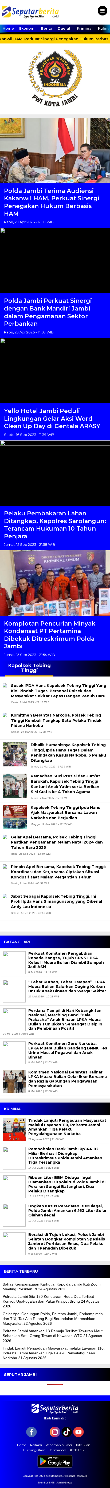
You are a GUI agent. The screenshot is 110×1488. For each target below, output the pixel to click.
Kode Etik (77, 1450)
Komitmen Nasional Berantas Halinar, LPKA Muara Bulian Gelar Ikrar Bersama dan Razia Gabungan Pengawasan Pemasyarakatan (67, 1079)
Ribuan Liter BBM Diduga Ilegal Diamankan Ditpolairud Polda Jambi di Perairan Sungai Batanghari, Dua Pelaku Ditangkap (66, 1184)
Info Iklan (83, 1445)
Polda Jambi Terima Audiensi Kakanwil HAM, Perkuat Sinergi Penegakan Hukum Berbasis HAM (51, 202)
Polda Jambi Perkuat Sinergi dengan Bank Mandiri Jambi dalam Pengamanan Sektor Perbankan (48, 312)
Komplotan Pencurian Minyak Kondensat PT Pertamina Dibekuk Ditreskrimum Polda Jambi (49, 635)
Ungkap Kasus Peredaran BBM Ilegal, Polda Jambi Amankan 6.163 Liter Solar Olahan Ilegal (67, 1210)
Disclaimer (58, 1450)
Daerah (65, 28)
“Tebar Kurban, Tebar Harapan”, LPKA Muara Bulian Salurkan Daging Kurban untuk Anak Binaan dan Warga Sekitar (67, 986)
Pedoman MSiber (59, 1445)
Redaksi (36, 1445)
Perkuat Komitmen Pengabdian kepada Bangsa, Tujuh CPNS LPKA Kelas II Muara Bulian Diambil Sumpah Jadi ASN (66, 960)
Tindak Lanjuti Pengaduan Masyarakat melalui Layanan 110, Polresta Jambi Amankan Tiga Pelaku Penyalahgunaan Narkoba (67, 1127)
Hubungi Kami (34, 1450)
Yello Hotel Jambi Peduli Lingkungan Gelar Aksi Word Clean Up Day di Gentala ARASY (52, 418)
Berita (46, 28)
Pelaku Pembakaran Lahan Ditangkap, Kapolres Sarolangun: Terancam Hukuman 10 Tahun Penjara (55, 525)
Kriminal (85, 28)
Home (8, 28)
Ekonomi (27, 28)
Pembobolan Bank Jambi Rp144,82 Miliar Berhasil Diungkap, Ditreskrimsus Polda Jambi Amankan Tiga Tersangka (65, 1156)
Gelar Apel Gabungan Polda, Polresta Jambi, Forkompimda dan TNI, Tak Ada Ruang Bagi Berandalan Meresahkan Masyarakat (53, 1319)
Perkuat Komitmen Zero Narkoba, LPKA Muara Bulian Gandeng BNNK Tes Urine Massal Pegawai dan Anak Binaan (67, 1050)
